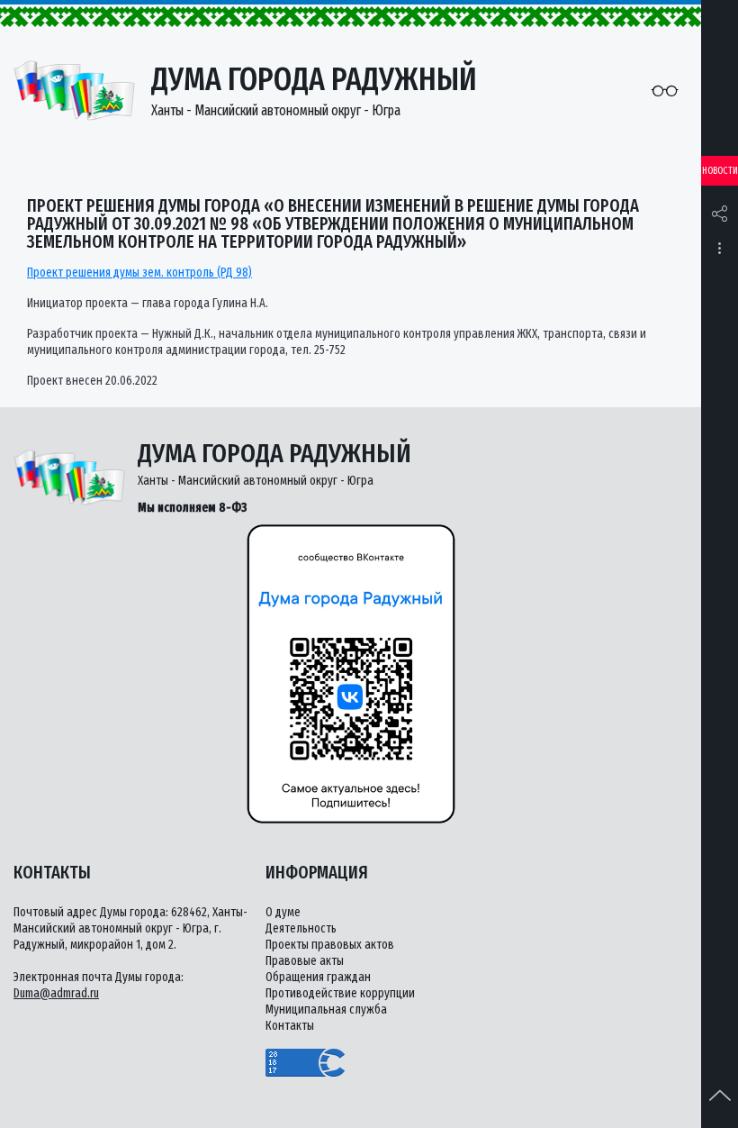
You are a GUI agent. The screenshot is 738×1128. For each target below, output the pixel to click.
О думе (283, 912)
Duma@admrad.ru (56, 993)
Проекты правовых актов (330, 944)
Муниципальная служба (326, 1009)
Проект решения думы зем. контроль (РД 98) (139, 272)
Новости (720, 171)
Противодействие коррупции (340, 993)
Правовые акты (305, 961)
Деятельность (301, 928)
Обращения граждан (318, 977)
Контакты (290, 1025)
